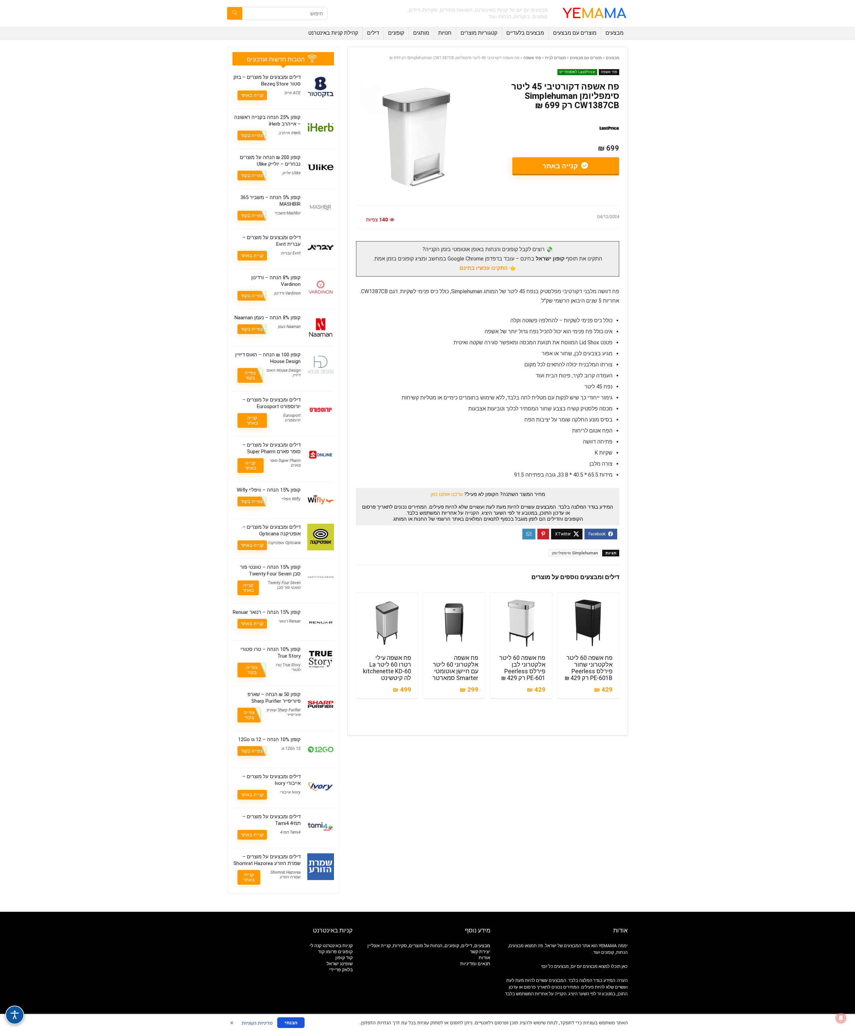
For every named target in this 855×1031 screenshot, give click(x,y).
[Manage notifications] (841, 1018)
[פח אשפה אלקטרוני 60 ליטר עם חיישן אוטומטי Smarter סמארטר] (454, 623)
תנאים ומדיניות (475, 963)
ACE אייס (293, 93)
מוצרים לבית (555, 57)
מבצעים (615, 33)
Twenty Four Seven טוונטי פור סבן (284, 585)
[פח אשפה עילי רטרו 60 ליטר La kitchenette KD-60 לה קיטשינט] (387, 623)
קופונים (396, 33)
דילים (373, 33)
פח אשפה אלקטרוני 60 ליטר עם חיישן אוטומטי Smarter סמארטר (455, 668)
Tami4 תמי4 (290, 832)
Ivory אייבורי (290, 792)
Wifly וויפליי (291, 499)
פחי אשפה (532, 57)
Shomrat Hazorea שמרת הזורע (286, 874)
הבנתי (291, 1022)
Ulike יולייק (292, 173)
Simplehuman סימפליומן (575, 553)
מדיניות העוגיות (257, 1023)
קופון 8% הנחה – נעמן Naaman (267, 318)
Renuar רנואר (290, 621)
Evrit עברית (291, 253)
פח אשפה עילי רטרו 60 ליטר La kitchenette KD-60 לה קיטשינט (387, 668)
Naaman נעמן (289, 326)
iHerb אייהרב (290, 133)
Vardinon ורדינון (287, 293)
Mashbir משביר (288, 213)
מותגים (421, 33)
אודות (484, 957)
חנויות (445, 33)
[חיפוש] (234, 13)
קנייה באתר (560, 166)
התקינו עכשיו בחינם (484, 268)
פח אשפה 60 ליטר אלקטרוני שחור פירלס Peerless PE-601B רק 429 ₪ (589, 668)
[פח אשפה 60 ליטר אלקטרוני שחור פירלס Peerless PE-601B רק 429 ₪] (588, 623)
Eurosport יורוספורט (292, 417)
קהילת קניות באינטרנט (333, 33)
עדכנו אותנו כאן (447, 494)
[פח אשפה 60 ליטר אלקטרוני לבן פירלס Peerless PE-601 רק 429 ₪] (521, 623)
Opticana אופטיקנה (284, 542)
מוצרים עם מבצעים (574, 33)
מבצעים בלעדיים (525, 33)
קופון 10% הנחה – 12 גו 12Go (269, 739)
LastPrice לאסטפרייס (577, 72)
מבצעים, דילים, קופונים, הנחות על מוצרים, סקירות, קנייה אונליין (428, 945)
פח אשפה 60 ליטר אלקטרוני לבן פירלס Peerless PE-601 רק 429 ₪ (522, 668)
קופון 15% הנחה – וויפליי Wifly (269, 490)
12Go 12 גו (291, 748)
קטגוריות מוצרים (479, 33)
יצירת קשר (480, 951)
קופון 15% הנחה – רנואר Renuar (267, 612)
